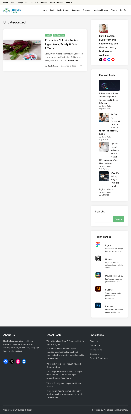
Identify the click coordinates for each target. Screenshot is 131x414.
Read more (73, 60)
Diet (13, 2)
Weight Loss (23, 2)
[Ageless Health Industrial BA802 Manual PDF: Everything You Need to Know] (104, 147)
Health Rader (52, 66)
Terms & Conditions (98, 358)
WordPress (108, 410)
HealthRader (26, 410)
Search (118, 219)
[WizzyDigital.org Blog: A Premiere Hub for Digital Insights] (104, 176)
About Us (94, 341)
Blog (68, 2)
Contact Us (95, 345)
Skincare (34, 2)
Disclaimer (94, 354)
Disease (43, 2)
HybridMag (122, 410)
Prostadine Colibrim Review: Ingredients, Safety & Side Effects (62, 44)
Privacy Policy (96, 349)
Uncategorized (59, 35)
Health (48, 35)
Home (5, 2)
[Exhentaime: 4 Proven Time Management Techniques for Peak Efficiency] (109, 86)
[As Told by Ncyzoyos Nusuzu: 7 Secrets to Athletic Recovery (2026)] (104, 118)
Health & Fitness (56, 2)
